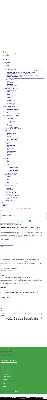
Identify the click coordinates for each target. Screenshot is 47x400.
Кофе (8, 119)
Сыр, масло (9, 101)
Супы (8, 112)
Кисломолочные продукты (12, 99)
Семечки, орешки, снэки (9, 192)
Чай (7, 124)
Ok (22, 398)
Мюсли (8, 155)
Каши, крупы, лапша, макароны (11, 115)
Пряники (8, 161)
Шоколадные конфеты (12, 134)
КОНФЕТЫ (6, 130)
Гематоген (9, 154)
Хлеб (8, 171)
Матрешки (9, 198)
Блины (8, 94)
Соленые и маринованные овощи (14, 110)
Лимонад (9, 188)
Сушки (8, 160)
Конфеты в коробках (11, 131)
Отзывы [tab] (4, 257)
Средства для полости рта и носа (14, 76)
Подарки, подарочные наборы (11, 195)
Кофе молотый (12, 121)
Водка (8, 177)
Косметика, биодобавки (9, 69)
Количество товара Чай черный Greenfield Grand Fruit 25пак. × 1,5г (14, 242)
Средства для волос (19, 73)
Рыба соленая (10, 84)
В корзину (2, 243)
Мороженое (9, 91)
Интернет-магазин (8, 223)
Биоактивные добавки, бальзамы (25, 70)
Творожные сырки (11, 103)
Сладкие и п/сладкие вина (13, 183)
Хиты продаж (7, 62)
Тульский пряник (13, 163)
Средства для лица (21, 72)
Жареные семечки (11, 194)
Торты (8, 164)
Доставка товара (6, 376)
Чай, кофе (6, 117)
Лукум (8, 149)
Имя (1, 308)
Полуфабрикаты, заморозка (10, 88)
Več (24, 398)
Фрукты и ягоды (10, 93)
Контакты (6, 66)
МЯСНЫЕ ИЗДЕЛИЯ (8, 104)
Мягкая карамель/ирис (12, 139)
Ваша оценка (3, 297)
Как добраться (7, 63)
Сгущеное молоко (11, 100)
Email (1, 310)
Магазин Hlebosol (6, 369)
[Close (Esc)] (0, 394)
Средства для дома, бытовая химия (25, 78)
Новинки (6, 60)
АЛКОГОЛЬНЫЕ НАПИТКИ (10, 174)
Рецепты (4, 386)
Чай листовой (12, 125)
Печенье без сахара (13, 170)
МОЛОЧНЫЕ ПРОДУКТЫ (9, 96)
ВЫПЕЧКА (6, 158)
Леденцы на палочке (11, 133)
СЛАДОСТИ (6, 142)
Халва (8, 146)
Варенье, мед (10, 148)
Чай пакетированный (13, 127)
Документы (5, 379)
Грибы (8, 107)
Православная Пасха (9, 200)
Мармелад (9, 140)
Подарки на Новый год (12, 197)
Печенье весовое (12, 168)
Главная (6, 58)
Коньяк (8, 176)
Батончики (9, 136)
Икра (8, 81)
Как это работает (6, 371)
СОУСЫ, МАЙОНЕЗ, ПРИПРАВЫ (11, 113)
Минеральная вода (11, 189)
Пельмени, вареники (11, 90)
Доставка (6, 65)
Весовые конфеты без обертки (13, 137)
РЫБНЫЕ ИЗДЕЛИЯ (8, 79)
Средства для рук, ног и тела (23, 75)
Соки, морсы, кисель (11, 191)
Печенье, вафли (10, 165)
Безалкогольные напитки (10, 185)
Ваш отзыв (3, 306)
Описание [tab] (5, 255)
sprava (16, 391)
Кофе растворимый (13, 122)
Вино (8, 182)
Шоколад (9, 143)
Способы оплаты (6, 378)
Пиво (8, 179)
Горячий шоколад (11, 118)
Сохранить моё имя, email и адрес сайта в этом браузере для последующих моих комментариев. (23, 313)
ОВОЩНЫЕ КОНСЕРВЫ (9, 106)
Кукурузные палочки (11, 151)
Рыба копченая (10, 82)
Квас (8, 186)
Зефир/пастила (10, 152)
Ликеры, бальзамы (11, 180)
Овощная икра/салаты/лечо (13, 109)
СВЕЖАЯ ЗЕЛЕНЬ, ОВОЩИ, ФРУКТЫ (12, 128)
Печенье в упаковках (13, 167)
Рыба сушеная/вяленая (12, 85)
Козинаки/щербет (11, 157)
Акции (5, 59)
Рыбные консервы (11, 87)
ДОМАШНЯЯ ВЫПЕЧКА (12, 173)
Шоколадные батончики (12, 145)
